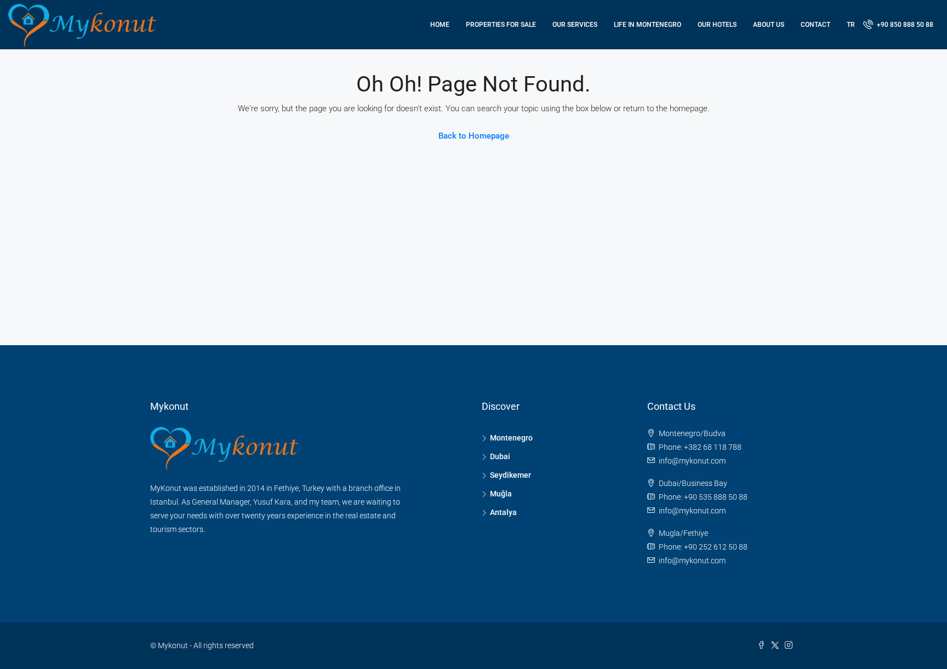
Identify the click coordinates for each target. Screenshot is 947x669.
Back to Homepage (473, 136)
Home (439, 24)
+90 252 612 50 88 (716, 546)
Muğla (501, 493)
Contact (815, 24)
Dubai (500, 456)
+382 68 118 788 (712, 447)
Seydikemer (510, 475)
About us (768, 24)
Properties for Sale (501, 24)
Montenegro (511, 437)
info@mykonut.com (692, 460)
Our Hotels (717, 24)
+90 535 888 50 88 (716, 497)
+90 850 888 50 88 (904, 24)
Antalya (503, 512)
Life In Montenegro (647, 24)
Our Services (574, 24)
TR (851, 24)
